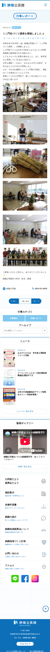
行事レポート (36, 318)
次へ (35, 301)
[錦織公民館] (13, 5)
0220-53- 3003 (29, 638)
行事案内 (14, 318)
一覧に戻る (25, 301)
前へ (14, 301)
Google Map (24, 644)
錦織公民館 (11, 288)
